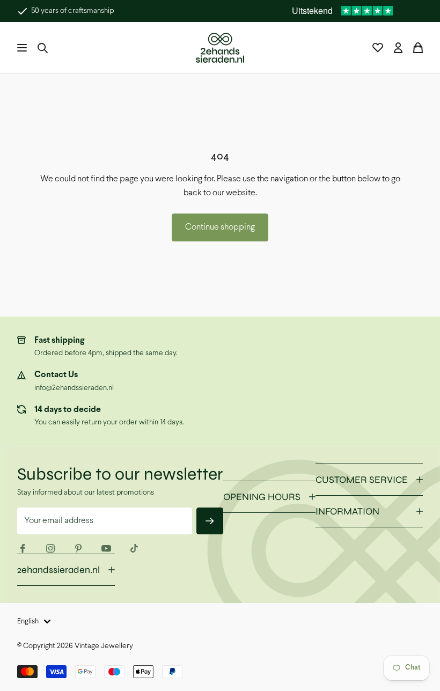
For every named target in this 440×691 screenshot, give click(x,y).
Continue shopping (220, 227)
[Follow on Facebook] (22, 548)
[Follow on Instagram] (50, 548)
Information (347, 511)
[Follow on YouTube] (106, 548)
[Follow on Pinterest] (78, 548)
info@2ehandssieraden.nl (74, 388)
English (28, 621)
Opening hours (261, 497)
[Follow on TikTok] (134, 548)
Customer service (362, 480)
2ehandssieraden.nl (58, 570)
